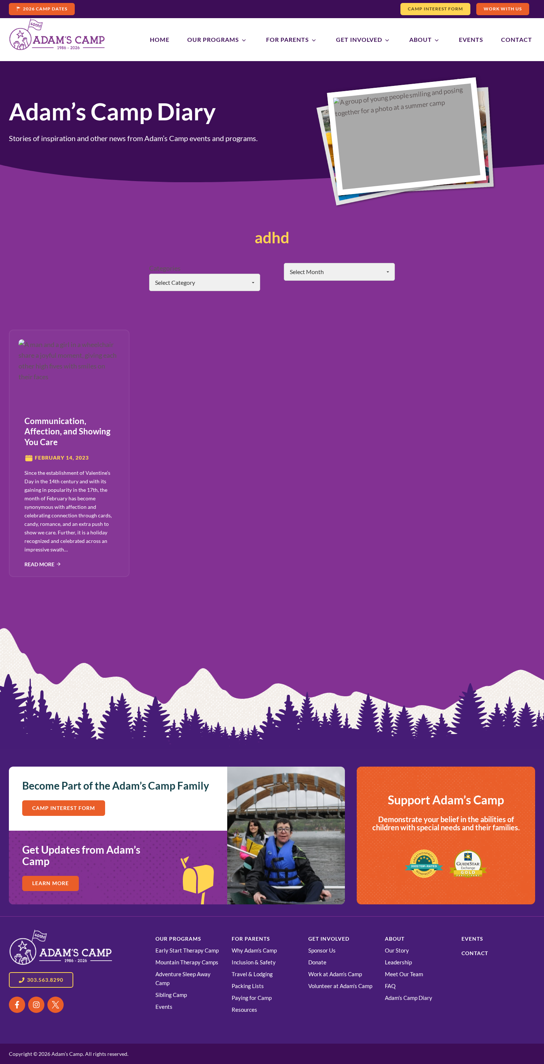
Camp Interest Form (435, 8)
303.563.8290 (45, 980)
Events (471, 39)
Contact (516, 39)
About (420, 39)
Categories (165, 268)
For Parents (287, 39)
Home (159, 39)
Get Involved (359, 39)
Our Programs (213, 39)
